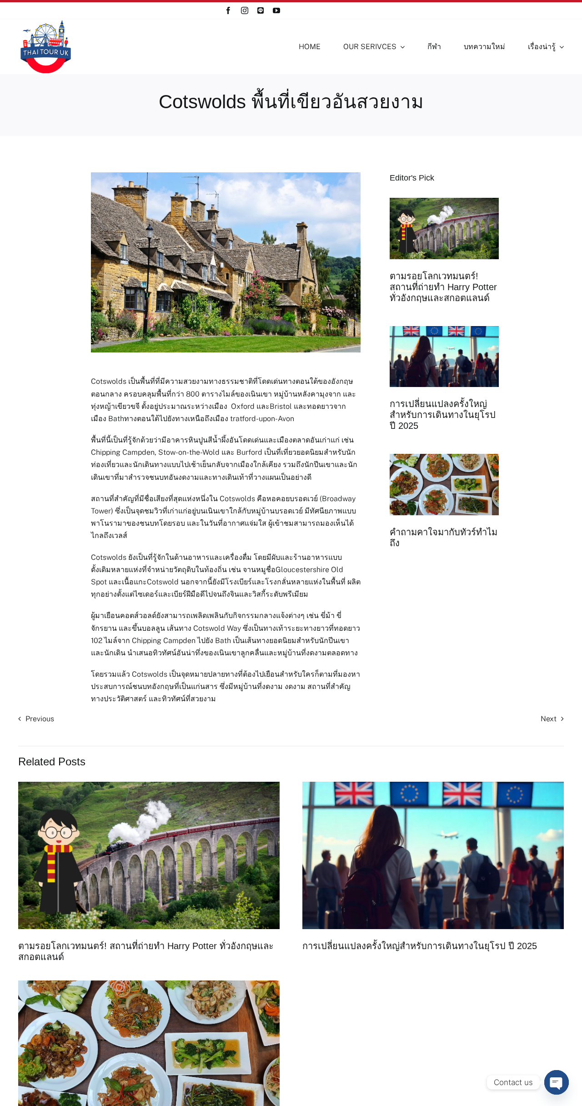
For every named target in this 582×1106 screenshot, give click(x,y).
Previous (39, 718)
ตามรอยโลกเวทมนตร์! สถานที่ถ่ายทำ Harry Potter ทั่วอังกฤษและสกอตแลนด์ (443, 287)
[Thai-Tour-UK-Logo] (45, 22)
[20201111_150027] (444, 457)
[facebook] (228, 10)
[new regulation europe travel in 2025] (444, 329)
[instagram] (244, 10)
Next (549, 718)
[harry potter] (444, 201)
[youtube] (276, 10)
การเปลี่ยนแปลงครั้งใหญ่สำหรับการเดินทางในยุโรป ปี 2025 (443, 415)
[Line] (260, 10)
